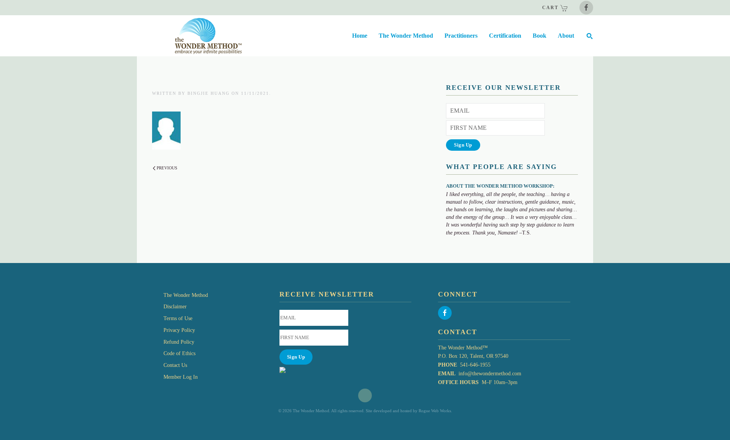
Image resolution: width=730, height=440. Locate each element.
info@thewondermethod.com (490, 373)
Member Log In (180, 377)
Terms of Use (177, 318)
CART (551, 7)
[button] (589, 35)
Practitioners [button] (461, 35)
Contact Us (175, 365)
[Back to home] (189, 35)
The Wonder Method (185, 295)
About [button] (566, 35)
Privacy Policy (179, 330)
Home (359, 35)
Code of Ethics (179, 353)
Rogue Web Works (435, 410)
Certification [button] (505, 35)
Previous (167, 168)
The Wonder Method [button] (406, 35)
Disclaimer (175, 306)
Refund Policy (178, 342)
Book (539, 35)
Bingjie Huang (208, 93)
